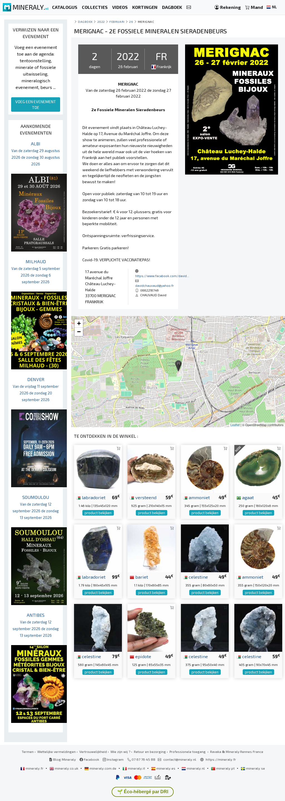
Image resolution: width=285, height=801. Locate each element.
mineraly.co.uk (66, 768)
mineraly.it (136, 768)
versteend (145, 497)
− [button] (79, 331)
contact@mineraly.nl (179, 759)
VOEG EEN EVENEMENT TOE (35, 104)
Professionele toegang (188, 751)
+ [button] (79, 323)
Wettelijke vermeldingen (56, 751)
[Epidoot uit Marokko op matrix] (151, 627)
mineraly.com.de (103, 768)
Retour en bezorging (150, 751)
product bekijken (98, 513)
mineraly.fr (34, 768)
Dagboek (85, 21)
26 (131, 21)
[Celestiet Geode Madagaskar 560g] (98, 627)
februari (116, 21)
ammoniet (199, 497)
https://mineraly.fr (221, 759)
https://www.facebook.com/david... (162, 276)
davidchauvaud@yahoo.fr (154, 285)
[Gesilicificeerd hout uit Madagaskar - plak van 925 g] (151, 468)
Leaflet (235, 424)
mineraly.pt (225, 768)
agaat (247, 497)
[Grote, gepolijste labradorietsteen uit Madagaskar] (98, 547)
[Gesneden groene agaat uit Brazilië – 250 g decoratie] (258, 468)
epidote (142, 656)
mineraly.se (255, 768)
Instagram (115, 759)
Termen (28, 751)
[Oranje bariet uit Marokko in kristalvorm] (151, 547)
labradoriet (93, 497)
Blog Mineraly (64, 759)
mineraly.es (166, 768)
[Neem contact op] (188, 7)
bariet (141, 576)
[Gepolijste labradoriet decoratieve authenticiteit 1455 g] (98, 468)
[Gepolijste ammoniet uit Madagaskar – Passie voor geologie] (205, 468)
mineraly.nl (196, 768)
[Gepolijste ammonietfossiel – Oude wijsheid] (258, 547)
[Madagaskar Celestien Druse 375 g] (205, 627)
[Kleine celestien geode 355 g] (205, 547)
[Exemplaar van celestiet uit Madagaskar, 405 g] (258, 627)
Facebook (91, 759)
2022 (101, 21)
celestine (198, 576)
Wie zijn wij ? (120, 751)
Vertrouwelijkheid (93, 751)
